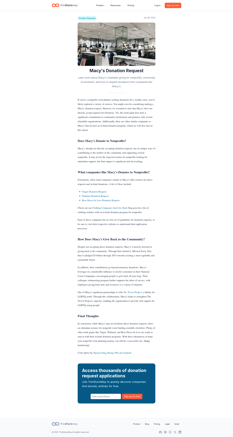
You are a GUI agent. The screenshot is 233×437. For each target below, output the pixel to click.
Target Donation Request (94, 191)
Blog (147, 424)
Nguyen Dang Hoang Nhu (106, 352)
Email (177, 424)
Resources (116, 5)
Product (100, 5)
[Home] (65, 5)
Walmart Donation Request (95, 195)
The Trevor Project (132, 292)
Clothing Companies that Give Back (110, 207)
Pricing (131, 5)
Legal (167, 424)
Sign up (132, 396)
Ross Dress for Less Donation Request (100, 200)
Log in (157, 5)
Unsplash (126, 352)
